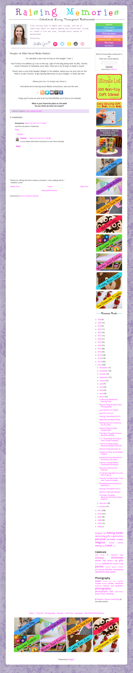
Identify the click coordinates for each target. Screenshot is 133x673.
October (103, 374)
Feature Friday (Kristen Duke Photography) (110, 406)
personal (100, 539)
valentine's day (102, 571)
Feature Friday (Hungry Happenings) (108, 429)
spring (101, 569)
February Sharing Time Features (108, 469)
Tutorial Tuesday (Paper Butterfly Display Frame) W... (111, 445)
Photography (109, 33)
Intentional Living (109, 39)
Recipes (109, 36)
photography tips (104, 591)
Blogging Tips (100, 533)
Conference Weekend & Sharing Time (108, 400)
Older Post (84, 186)
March (102, 397)
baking (111, 533)
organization (117, 536)
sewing (98, 545)
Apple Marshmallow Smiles (109, 419)
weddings (110, 594)
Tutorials (109, 27)
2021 (100, 336)
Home (49, 186)
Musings (109, 42)
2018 (100, 345)
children (120, 581)
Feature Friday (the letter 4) (109, 449)
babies (98, 581)
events (104, 583)
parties (99, 566)
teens (104, 594)
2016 (100, 352)
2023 (100, 329)
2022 (100, 332)
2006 (100, 526)
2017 (100, 348)
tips (103, 546)
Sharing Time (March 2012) (109, 416)
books (119, 533)
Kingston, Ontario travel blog (108, 599)
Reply (17, 129)
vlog (114, 546)
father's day (112, 560)
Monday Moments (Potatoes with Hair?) (110, 484)
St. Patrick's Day (115, 555)
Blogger (71, 659)
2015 (100, 355)
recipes (119, 539)
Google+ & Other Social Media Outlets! (111, 453)
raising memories (36, 111)
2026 (100, 319)
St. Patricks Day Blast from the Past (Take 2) (111, 474)
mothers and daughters (113, 586)
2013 (100, 361)
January (103, 506)
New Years (99, 555)
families (111, 583)
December (104, 367)
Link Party (69, 613)
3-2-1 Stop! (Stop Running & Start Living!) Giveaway (110, 439)
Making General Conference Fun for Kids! (110, 424)
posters (98, 594)
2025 (100, 323)
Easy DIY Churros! (106, 413)
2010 (100, 514)
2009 (100, 517)
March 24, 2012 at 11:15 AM (35, 123)
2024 (100, 326)
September (104, 377)
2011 (100, 510)
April (102, 393)
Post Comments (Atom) (29, 196)
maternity (98, 586)
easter (98, 560)
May (101, 390)
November (104, 371)
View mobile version (49, 190)
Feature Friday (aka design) (109, 492)
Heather (23, 138)
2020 (100, 339)
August (103, 380)
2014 (100, 358)
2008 (100, 520)
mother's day (118, 563)
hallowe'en (107, 563)
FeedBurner (113, 69)
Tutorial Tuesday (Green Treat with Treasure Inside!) (111, 479)
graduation (98, 564)
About (109, 24)
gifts (108, 536)
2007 (100, 523)
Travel (109, 30)
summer (108, 569)
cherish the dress (109, 581)
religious (100, 542)
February (103, 503)
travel (108, 545)
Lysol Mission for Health (108, 410)
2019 (100, 342)
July (101, 384)
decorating (100, 536)
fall (104, 560)
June (101, 387)
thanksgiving (118, 569)
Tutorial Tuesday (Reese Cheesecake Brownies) (108, 463)
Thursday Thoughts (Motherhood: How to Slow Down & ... (110, 497)
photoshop (119, 592)
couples (98, 583)
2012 (100, 365)
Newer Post (15, 186)
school (111, 543)
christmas (117, 557)
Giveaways (79, 613)
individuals (119, 583)
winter (113, 571)
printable (111, 539)
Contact (109, 45)
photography (103, 588)
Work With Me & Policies (94, 613)
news (28, 111)
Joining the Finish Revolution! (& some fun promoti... (110, 458)
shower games (111, 567)
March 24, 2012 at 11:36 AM (40, 138)
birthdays (99, 557)
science (120, 543)
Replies (20, 134)
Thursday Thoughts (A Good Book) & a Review (110, 434)
